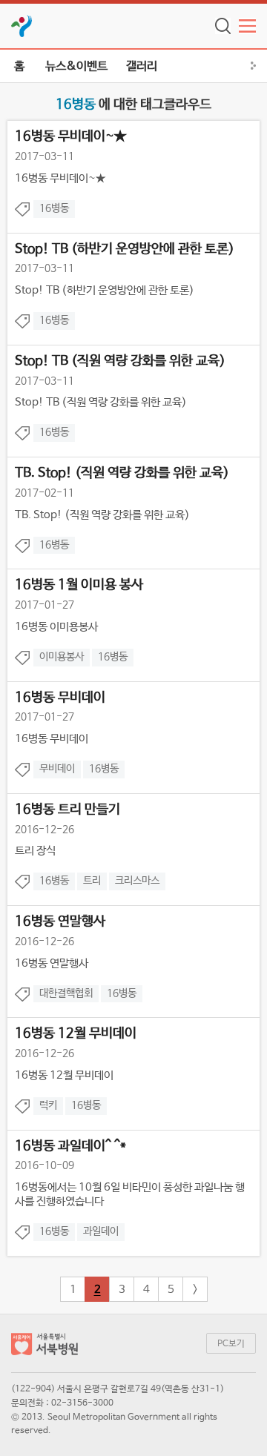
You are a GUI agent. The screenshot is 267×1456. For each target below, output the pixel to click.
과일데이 (101, 1231)
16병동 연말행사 (51, 963)
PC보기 (231, 1344)
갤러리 (141, 66)
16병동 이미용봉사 (56, 627)
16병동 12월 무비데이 (64, 1075)
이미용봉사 (61, 657)
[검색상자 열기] (223, 26)
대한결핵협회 (66, 993)
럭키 (48, 1105)
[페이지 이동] (44, 1347)
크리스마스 (137, 881)
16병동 (54, 208)
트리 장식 (35, 850)
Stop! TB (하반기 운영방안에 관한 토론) (104, 290)
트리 (92, 881)
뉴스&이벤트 (76, 66)
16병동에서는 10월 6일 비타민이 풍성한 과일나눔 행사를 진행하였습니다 (130, 1194)
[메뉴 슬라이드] (256, 66)
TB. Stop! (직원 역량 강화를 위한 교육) (102, 515)
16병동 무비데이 (51, 738)
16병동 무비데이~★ (60, 178)
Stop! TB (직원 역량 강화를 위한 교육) (101, 402)
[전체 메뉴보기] (247, 26)
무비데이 (57, 769)
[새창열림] (22, 26)
